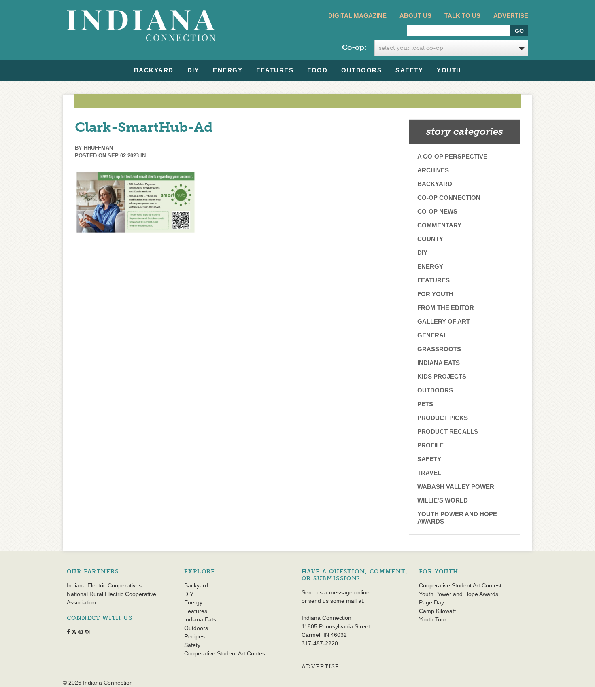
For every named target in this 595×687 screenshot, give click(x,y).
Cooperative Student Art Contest (225, 653)
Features (274, 70)
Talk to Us (462, 15)
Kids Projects (441, 376)
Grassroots (439, 349)
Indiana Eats (438, 362)
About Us (415, 15)
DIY (193, 70)
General (432, 335)
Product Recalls (447, 431)
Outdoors (361, 70)
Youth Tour (432, 619)
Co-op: (354, 47)
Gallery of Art (443, 321)
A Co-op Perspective (452, 156)
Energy (227, 70)
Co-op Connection (448, 197)
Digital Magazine (357, 15)
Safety (409, 70)
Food (317, 70)
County (430, 238)
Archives (433, 170)
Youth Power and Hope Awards (457, 518)
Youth (449, 70)
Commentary (439, 225)
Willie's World (442, 500)
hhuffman (98, 148)
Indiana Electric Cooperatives (104, 585)
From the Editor (445, 307)
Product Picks (442, 417)
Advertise (510, 15)
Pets (425, 404)
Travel (429, 472)
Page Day (431, 602)
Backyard (154, 70)
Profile (430, 445)
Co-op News (437, 211)
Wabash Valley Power (455, 486)
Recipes (194, 636)
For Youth (435, 293)
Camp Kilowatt (437, 611)
